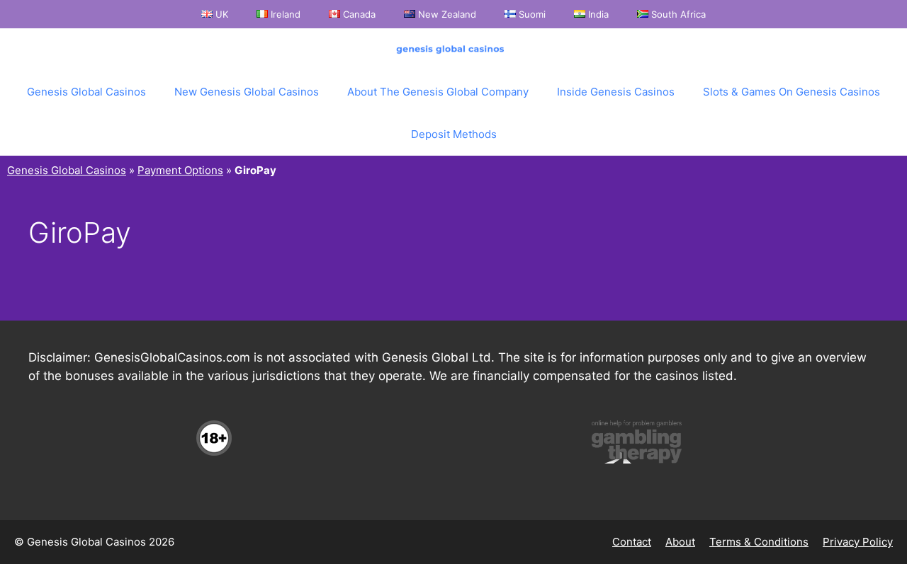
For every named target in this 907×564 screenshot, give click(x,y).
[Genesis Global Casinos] (453, 49)
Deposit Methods (454, 134)
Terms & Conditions (759, 541)
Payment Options (180, 170)
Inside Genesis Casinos (616, 91)
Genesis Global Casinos (86, 91)
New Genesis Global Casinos (246, 91)
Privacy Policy (858, 541)
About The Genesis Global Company (438, 91)
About (680, 541)
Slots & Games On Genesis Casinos (791, 91)
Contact (631, 541)
